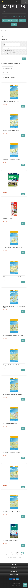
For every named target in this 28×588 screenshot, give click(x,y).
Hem (2, 30)
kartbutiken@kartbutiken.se (14, 583)
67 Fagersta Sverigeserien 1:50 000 (11, 452)
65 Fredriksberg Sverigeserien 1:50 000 (12, 394)
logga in (15, 16)
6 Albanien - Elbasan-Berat (9, 218)
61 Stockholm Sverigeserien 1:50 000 (12, 277)
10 (6, 554)
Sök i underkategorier (10, 50)
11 (9, 554)
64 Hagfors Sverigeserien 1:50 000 (11, 365)
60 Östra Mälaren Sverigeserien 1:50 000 (13, 247)
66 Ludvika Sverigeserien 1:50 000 (11, 423)
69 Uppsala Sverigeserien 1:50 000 (11, 511)
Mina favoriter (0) (12, 21)
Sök (5, 30)
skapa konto (22, 16)
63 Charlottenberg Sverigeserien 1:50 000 (13, 335)
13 (15, 554)
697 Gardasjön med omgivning (10, 540)
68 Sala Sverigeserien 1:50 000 (10, 482)
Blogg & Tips (15, 2)
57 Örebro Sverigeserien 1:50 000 (11, 101)
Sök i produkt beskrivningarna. (12, 53)
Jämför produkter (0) (7, 68)
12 (12, 554)
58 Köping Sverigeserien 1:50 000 (11, 130)
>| (21, 554)
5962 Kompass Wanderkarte (10, 189)
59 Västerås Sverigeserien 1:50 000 (11, 159)
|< (3, 552)
